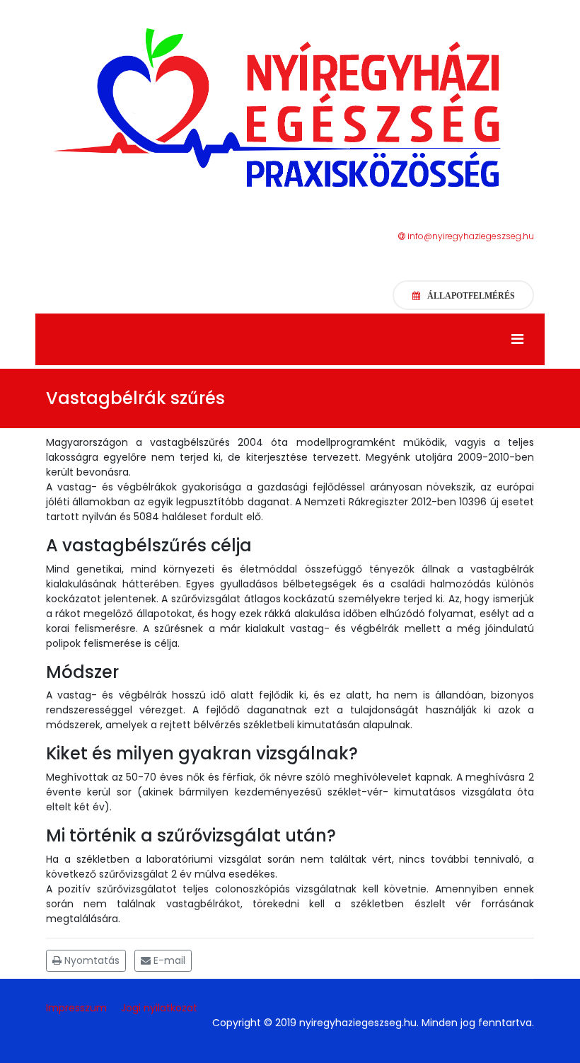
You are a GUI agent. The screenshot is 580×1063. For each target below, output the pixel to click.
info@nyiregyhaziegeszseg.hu (469, 236)
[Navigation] (517, 339)
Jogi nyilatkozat (159, 1008)
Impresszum (76, 1008)
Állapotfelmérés (471, 296)
